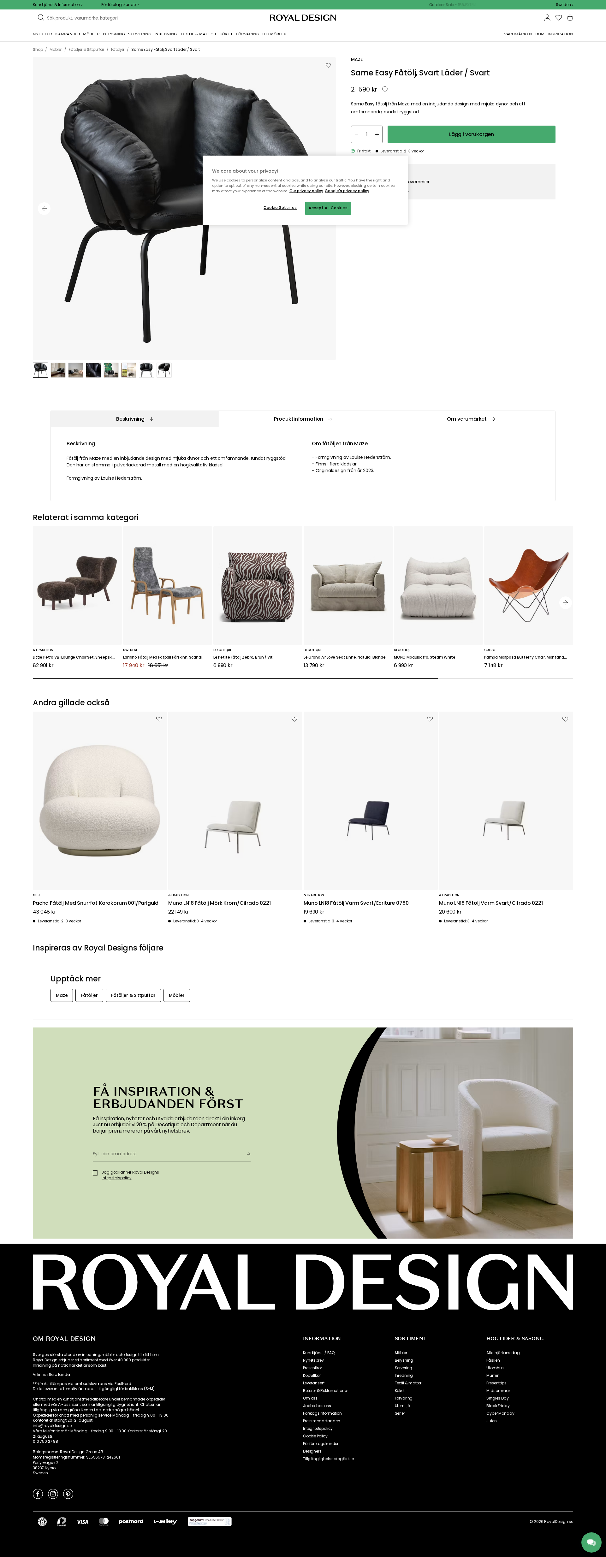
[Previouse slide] (44, 208)
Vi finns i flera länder (51, 1374)
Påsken (493, 1360)
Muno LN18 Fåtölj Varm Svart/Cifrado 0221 (491, 903)
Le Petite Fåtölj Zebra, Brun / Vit (243, 657)
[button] (564, 4)
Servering (404, 1368)
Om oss (310, 1398)
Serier (400, 1413)
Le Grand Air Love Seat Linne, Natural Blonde (345, 657)
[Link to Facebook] (38, 1494)
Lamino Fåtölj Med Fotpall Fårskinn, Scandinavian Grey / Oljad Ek (167, 657)
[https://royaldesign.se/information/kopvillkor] (209, 1522)
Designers (312, 1451)
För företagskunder (320, 1444)
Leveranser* (314, 1383)
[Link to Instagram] (53, 1494)
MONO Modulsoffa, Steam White (424, 657)
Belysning (404, 1360)
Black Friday (497, 1406)
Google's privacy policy (347, 190)
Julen (491, 1421)
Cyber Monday (500, 1413)
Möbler (401, 1353)
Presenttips (496, 1383)
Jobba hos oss (317, 1406)
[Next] (565, 602)
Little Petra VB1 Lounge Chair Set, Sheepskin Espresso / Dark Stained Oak (77, 657)
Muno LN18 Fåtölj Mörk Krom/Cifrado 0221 (219, 903)
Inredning (404, 1375)
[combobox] (564, 4)
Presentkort (313, 1368)
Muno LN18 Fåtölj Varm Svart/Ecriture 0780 (356, 903)
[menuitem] (42, 34)
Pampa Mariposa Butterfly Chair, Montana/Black (528, 657)
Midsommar (498, 1391)
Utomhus (495, 1368)
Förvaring (404, 1398)
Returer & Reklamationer (325, 1391)
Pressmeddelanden (321, 1421)
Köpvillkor (311, 1375)
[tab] (134, 419)
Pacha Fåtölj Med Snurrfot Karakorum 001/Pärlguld (95, 903)
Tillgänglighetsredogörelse (328, 1459)
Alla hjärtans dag (503, 1353)
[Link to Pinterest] (68, 1494)
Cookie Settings (280, 207)
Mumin (492, 1375)
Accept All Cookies (328, 207)
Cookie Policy (315, 1436)
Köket (400, 1391)
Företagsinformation (322, 1413)
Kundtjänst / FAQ (318, 1353)
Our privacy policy (306, 190)
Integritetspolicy (318, 1428)
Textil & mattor (408, 1383)
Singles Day (497, 1398)
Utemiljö (402, 1406)
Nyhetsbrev (313, 1360)
